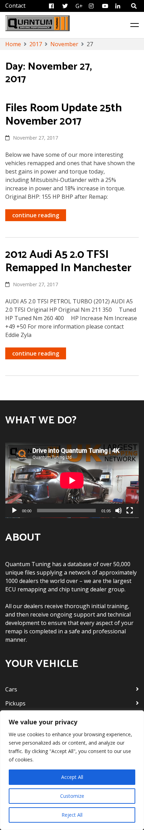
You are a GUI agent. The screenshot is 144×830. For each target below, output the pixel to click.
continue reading (35, 215)
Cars (11, 689)
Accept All (72, 777)
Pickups (15, 703)
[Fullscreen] (129, 510)
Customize (72, 796)
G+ (79, 6)
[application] (72, 480)
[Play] (14, 510)
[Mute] (118, 510)
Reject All (72, 814)
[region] (72, 770)
